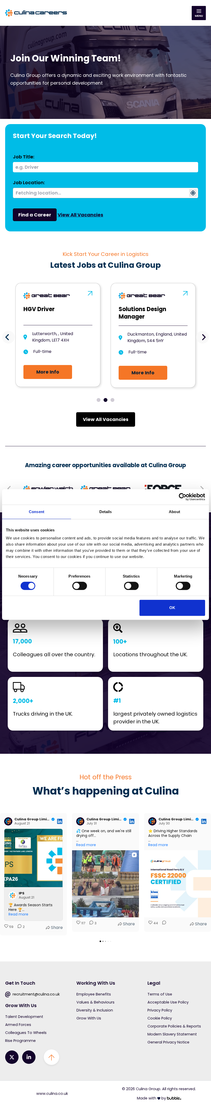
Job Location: (29, 182)
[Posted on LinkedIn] (60, 821)
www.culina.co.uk (52, 1093)
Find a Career (34, 215)
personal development (76, 83)
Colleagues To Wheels (26, 1032)
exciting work (108, 75)
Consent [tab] (36, 511)
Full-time (42, 352)
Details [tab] (105, 511)
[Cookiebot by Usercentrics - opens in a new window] (182, 497)
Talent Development (24, 1016)
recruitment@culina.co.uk (36, 994)
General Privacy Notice (168, 1042)
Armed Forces (18, 1024)
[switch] (79, 586)
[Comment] (162, 924)
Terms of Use (159, 994)
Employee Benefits (93, 994)
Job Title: (23, 156)
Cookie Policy (159, 1018)
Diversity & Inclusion (94, 1010)
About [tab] (174, 511)
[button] (8, 337)
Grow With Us (88, 1018)
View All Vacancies (80, 215)
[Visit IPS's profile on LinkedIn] (12, 895)
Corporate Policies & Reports (174, 1026)
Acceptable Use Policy (168, 1002)
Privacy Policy (159, 1010)
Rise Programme (20, 1040)
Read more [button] (18, 914)
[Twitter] (12, 1057)
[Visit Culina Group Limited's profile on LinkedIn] (8, 821)
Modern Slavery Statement (172, 1034)
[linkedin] (29, 1057)
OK (172, 607)
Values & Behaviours (95, 1002)
